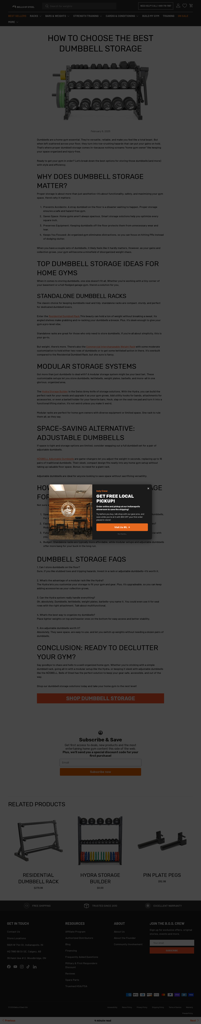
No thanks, (122, 534)
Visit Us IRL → (122, 527)
